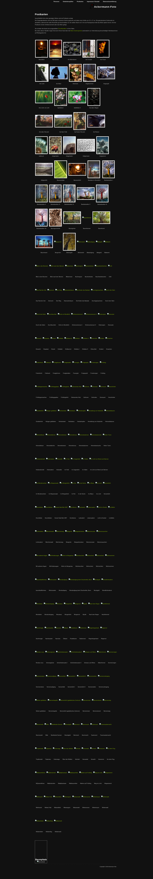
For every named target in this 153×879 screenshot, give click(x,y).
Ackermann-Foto (105, 6)
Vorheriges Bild (36, 842)
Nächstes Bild (38, 842)
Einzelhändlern (62, 28)
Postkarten (80, 1)
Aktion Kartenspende (76, 30)
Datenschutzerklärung (109, 1)
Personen (56, 1)
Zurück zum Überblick (45, 850)
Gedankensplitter (68, 1)
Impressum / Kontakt (93, 1)
